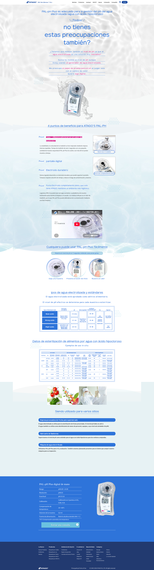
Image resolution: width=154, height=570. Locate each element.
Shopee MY (79, 558)
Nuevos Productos (42, 549)
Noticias (40, 554)
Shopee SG (79, 556)
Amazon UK (79, 549)
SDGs (97, 556)
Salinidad (88, 552)
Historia (108, 552)
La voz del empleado (111, 556)
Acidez (87, 558)
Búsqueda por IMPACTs (54, 558)
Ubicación (108, 554)
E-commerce (80, 547)
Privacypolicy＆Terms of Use (78, 568)
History (108, 549)
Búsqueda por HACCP (54, 556)
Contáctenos (64, 549)
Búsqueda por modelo (54, 549)
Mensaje (98, 549)
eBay (78, 552)
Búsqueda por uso (53, 552)
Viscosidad (88, 561)
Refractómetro (89, 549)
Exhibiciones (41, 552)
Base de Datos (90, 547)
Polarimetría (89, 554)
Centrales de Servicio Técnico (68, 554)
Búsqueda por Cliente (54, 554)
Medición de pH (89, 556)
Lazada (78, 554)
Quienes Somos (99, 552)
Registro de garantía (66, 552)
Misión (97, 554)
